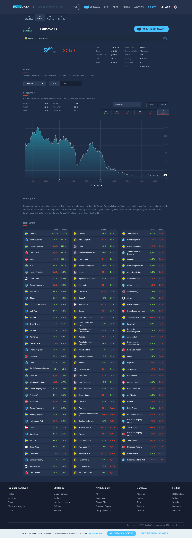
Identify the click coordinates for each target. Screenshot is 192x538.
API (97, 494)
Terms (140, 502)
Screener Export (103, 506)
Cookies (140, 510)
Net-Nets (58, 510)
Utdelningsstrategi (62, 502)
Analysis (12, 498)
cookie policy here (95, 533)
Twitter (175, 498)
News (115, 7)
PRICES (126, 7)
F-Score (57, 506)
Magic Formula (60, 494)
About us (141, 494)
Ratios (11, 494)
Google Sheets (102, 502)
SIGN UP (152, 7)
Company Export (103, 510)
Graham (57, 498)
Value (10, 502)
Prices (140, 498)
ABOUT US (139, 7)
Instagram (176, 506)
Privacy (140, 506)
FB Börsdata (178, 494)
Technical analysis (16, 506)
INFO (106, 7)
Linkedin (176, 510)
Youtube (175, 502)
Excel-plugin (101, 498)
